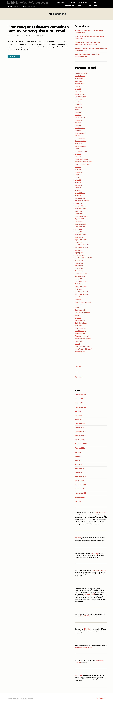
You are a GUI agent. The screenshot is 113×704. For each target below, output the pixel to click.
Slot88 (77, 177)
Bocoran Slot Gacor (81, 151)
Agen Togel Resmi (80, 141)
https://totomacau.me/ (82, 201)
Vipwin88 (78, 130)
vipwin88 (78, 169)
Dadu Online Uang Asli (99, 570)
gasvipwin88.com (80, 206)
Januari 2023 (79, 427)
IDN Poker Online (80, 328)
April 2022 (78, 464)
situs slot (78, 167)
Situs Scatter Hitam (81, 216)
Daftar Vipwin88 (80, 94)
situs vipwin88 (79, 83)
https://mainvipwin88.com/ (83, 162)
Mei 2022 (78, 460)
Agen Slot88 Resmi (81, 219)
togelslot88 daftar (81, 117)
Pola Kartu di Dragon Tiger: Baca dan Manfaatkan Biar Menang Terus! (87, 43)
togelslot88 (78, 120)
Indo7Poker (79, 211)
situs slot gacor (80, 352)
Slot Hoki (78, 367)
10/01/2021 (28, 35)
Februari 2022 (80, 468)
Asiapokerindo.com (81, 73)
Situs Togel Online (80, 310)
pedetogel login (80, 128)
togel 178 (78, 86)
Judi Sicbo (78, 326)
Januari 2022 (79, 472)
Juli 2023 (78, 411)
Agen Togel (78, 377)
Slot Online (61, 3)
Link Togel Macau (80, 96)
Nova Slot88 (79, 260)
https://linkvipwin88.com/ (83, 302)
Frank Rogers (16, 35)
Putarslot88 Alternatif (81, 333)
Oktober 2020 (80, 497)
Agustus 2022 (80, 448)
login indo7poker (80, 276)
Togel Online (82, 3)
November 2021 (80, 477)
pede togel (95, 554)
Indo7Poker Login (80, 331)
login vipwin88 (79, 253)
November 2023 (80, 407)
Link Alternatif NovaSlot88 (83, 258)
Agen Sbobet (79, 341)
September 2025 (81, 395)
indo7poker (78, 229)
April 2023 (78, 415)
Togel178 (78, 182)
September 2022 (81, 444)
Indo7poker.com (80, 76)
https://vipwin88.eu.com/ (83, 339)
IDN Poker (71, 3)
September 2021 (80, 485)
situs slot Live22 (101, 512)
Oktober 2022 (80, 440)
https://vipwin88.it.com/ (82, 346)
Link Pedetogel (80, 138)
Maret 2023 (79, 419)
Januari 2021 (79, 489)
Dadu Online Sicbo (81, 323)
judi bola (77, 136)
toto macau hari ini (89, 594)
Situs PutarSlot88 (80, 224)
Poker (77, 149)
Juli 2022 (78, 452)
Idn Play (77, 102)
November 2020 (80, 493)
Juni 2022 (78, 456)
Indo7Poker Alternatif (82, 245)
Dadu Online (79, 237)
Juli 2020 (78, 501)
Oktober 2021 (79, 481)
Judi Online (93, 3)
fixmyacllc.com (79, 255)
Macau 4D (78, 232)
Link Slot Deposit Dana (82, 312)
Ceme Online (92, 6)
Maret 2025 (79, 399)
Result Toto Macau (81, 273)
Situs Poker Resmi (80, 208)
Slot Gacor (78, 107)
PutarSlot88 (79, 214)
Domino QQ (81, 6)
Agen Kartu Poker (80, 240)
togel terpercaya (80, 133)
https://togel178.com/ (82, 159)
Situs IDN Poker (85, 616)
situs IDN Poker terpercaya (83, 647)
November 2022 (80, 436)
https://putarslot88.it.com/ (83, 349)
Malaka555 (78, 305)
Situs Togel (78, 81)
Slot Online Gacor (80, 146)
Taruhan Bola (69, 6)
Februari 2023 (80, 423)
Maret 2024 (79, 403)
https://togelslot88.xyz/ (82, 164)
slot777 (77, 344)
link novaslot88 (80, 198)
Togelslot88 (79, 78)
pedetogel (78, 112)
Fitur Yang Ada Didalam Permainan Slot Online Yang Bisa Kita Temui (38, 29)
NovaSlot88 (79, 263)
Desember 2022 (80, 431)
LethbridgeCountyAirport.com (27, 2)
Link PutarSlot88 (80, 227)
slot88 (77, 110)
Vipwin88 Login (80, 193)
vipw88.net (78, 250)
